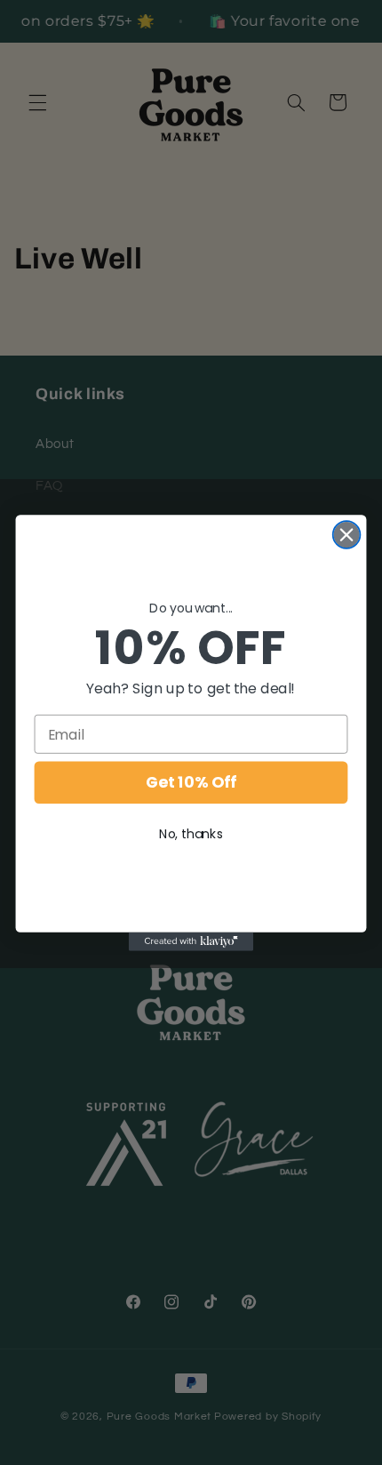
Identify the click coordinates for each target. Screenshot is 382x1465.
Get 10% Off (191, 783)
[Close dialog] (347, 534)
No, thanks (191, 833)
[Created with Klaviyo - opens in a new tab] (191, 941)
